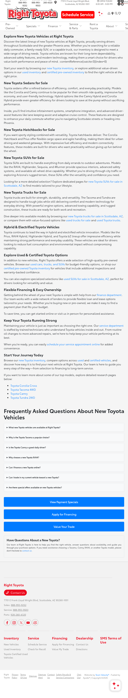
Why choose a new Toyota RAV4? (24, 457)
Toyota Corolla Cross (23, 385)
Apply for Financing (64, 514)
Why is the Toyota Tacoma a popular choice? (29, 437)
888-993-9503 (36, 4)
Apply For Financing (63, 644)
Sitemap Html (42, 676)
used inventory (31, 72)
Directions (82, 649)
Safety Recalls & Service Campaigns (65, 676)
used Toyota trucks (108, 220)
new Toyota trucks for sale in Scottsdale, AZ (95, 216)
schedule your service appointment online (73, 344)
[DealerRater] (35, 622)
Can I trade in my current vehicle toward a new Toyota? (34, 477)
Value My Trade (60, 649)
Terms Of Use (23, 676)
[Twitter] (119, 4)
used (81, 360)
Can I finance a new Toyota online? (24, 467)
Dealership (84, 638)
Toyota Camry (19, 393)
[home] (110, 13)
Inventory (11, 638)
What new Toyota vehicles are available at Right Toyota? (34, 427)
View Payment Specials (64, 502)
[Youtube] (122, 4)
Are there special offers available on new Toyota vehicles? (35, 487)
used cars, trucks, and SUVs (47, 264)
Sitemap (33, 675)
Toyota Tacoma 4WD (23, 389)
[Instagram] (14, 622)
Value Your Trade (64, 526)
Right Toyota (7, 676)
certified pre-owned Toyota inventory (27, 268)
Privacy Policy (15, 676)
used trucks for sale (78, 220)
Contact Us (17, 592)
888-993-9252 (22, 4)
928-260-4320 (18, 614)
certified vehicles (100, 360)
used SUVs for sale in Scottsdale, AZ (86, 279)
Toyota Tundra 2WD (22, 397)
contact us (27, 550)
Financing (59, 638)
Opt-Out (79, 676)
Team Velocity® (102, 674)
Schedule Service (37, 644)
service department (111, 325)
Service (33, 638)
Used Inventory (12, 649)
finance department (109, 295)
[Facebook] (7, 622)
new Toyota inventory (60, 68)
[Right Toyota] (32, 13)
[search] (116, 13)
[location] (55, 2)
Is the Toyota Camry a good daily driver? (27, 447)
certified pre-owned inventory (65, 72)
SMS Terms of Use (110, 640)
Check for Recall (37, 649)
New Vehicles (11, 644)
